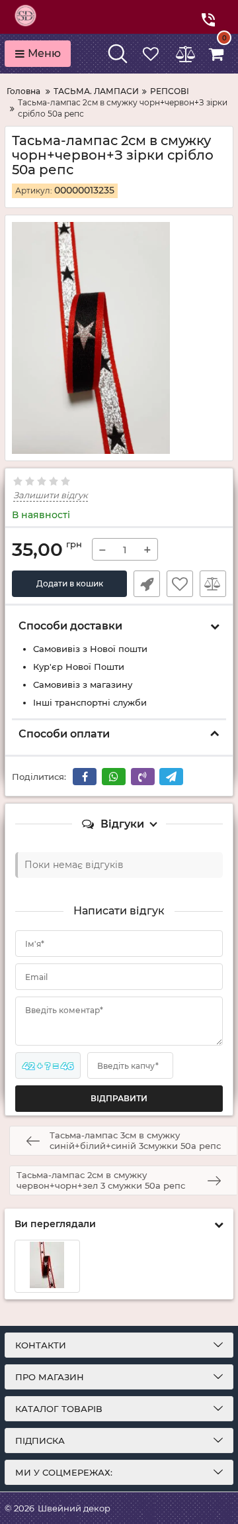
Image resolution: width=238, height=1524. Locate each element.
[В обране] (180, 584)
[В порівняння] (213, 584)
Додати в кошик (69, 583)
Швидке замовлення (147, 584)
